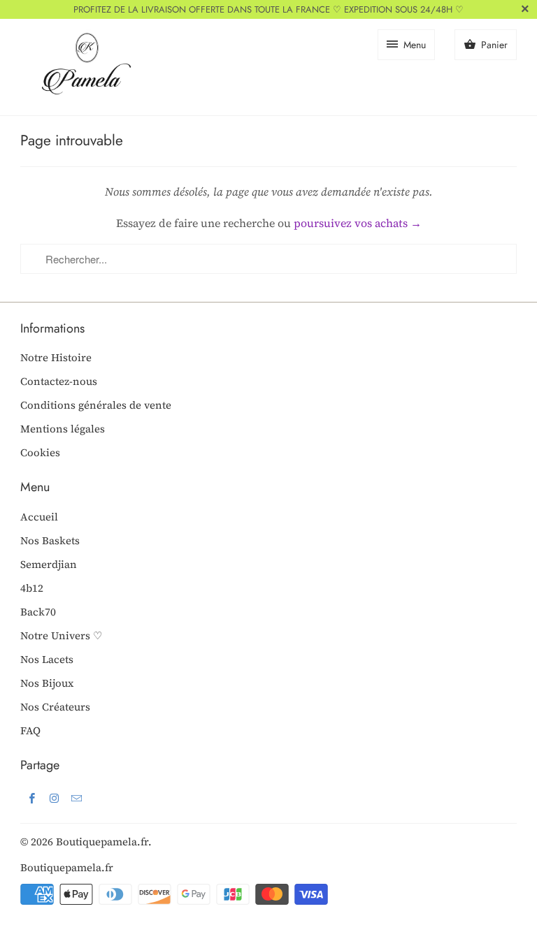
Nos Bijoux (46, 683)
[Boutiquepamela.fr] (83, 67)
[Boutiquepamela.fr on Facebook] (31, 798)
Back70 (38, 611)
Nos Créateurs (55, 706)
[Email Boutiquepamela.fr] (76, 798)
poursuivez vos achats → (358, 223)
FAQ (30, 730)
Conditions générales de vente (95, 405)
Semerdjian (48, 564)
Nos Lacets (46, 659)
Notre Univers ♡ (61, 635)
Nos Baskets (50, 540)
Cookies (40, 452)
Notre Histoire (56, 357)
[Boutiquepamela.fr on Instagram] (54, 798)
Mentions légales (62, 428)
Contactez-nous (58, 381)
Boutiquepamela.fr (102, 841)
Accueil (39, 516)
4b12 (31, 588)
